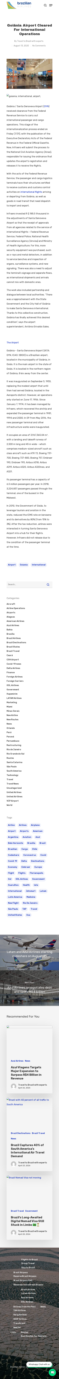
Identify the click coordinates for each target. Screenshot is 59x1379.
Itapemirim (12, 694)
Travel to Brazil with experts (30, 41)
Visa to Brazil (28, 1267)
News (9, 724)
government (38, 879)
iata (36, 885)
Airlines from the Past (24, 1307)
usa (28, 915)
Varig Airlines (20, 1315)
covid (43, 855)
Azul (38, 837)
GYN (46, 106)
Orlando (11, 728)
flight (11, 873)
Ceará (10, 655)
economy (12, 867)
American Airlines (15, 621)
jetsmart (31, 891)
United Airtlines (14, 796)
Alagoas (11, 617)
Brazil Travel (13, 651)
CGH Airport (13, 659)
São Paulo (12, 766)
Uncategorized (14, 788)
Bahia (9, 630)
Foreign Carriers (15, 681)
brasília (31, 843)
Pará (9, 732)
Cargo (24, 849)
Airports (11, 612)
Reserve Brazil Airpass (24, 1276)
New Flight (13, 903)
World (9, 805)
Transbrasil (19, 1323)
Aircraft (11, 604)
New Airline (12, 715)
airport (12, 565)
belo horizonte (15, 843)
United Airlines (14, 792)
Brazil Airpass (20, 1272)
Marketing (12, 702)
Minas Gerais (13, 711)
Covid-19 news (14, 664)
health (26, 885)
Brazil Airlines (14, 638)
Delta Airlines (13, 668)
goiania (24, 565)
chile (34, 849)
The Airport (13, 342)
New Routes (12, 719)
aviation (27, 837)
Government (13, 689)
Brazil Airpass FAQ (22, 1280)
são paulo (13, 909)
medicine (30, 897)
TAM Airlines (19, 1310)
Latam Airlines (28, 1293)
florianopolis (36, 873)
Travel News (13, 784)
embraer (25, 867)
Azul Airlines (13, 625)
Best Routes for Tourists (33, 1336)
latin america (15, 897)
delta (24, 861)
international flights (31, 192)
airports (24, 831)
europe (38, 867)
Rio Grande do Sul (15, 754)
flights (21, 873)
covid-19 (12, 861)
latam (43, 891)
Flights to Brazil (29, 1259)
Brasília (10, 634)
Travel (10, 779)
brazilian (12, 849)
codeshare (13, 855)
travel (34, 909)
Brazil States (13, 647)
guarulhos (13, 885)
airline (11, 825)
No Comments (39, 46)
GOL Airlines (13, 685)
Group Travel (28, 1263)
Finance (11, 672)
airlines (23, 825)
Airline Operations (16, 608)
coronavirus (29, 855)
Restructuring (14, 745)
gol (9, 879)
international (39, 565)
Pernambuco (13, 741)
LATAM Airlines (14, 698)
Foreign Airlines (15, 677)
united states (15, 915)
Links (13, 1332)
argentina (13, 837)
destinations (37, 861)
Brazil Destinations (16, 642)
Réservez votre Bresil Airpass (28, 1285)
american (38, 831)
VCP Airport (13, 801)
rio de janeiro (30, 903)
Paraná (10, 737)
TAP (24, 909)
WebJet (17, 1327)
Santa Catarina (14, 762)
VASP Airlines (20, 1319)
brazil (43, 843)
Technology (12, 775)
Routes (10, 758)
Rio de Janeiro (14, 749)
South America (14, 771)
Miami (9, 707)
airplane (35, 825)
